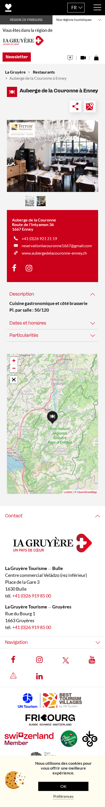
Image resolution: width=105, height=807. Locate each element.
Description (21, 294)
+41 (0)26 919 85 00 (31, 596)
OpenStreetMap (87, 492)
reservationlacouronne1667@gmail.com (57, 245)
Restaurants (44, 71)
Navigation (16, 642)
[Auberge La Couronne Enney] (52, 156)
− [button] (14, 368)
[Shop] (96, 56)
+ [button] (14, 360)
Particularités (23, 335)
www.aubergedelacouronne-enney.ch (54, 253)
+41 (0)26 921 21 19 (39, 238)
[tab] (52, 294)
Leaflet (68, 492)
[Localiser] (90, 106)
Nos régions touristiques (73, 20)
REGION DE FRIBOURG (26, 20)
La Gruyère (15, 71)
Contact (13, 516)
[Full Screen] (14, 379)
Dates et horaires (27, 323)
